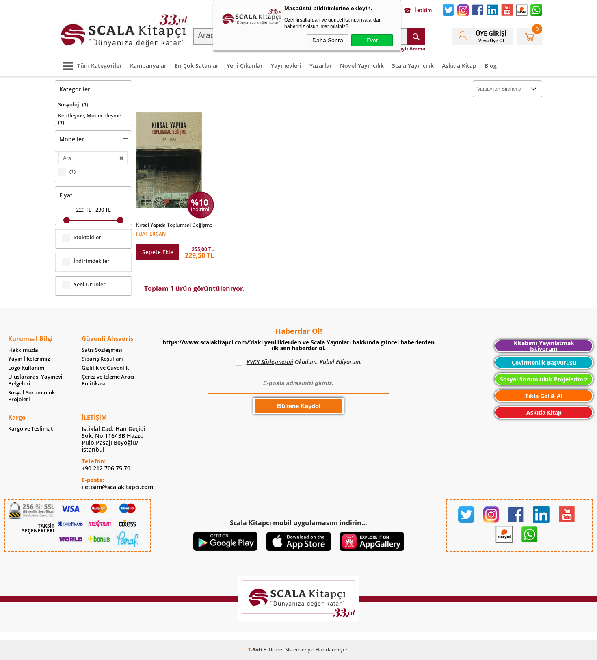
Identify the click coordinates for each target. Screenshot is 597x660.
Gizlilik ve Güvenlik (105, 367)
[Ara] (416, 36)
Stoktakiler (87, 237)
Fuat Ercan (151, 233)
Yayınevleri (286, 65)
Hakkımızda (23, 349)
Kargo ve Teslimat (30, 428)
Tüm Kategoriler (99, 65)
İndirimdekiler (92, 261)
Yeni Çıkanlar (245, 65)
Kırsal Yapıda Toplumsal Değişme (174, 225)
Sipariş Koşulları (102, 358)
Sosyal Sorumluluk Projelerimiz (544, 379)
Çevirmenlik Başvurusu (544, 362)
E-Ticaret (274, 649)
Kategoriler (74, 89)
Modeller (71, 139)
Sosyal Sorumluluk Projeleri (31, 396)
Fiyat (66, 195)
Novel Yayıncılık (362, 65)
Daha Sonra (327, 40)
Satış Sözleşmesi (102, 349)
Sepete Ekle (157, 252)
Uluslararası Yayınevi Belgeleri (35, 380)
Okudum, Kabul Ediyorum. (304, 362)
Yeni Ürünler (90, 284)
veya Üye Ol (491, 40)
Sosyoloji (73, 104)
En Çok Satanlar (196, 65)
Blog (491, 65)
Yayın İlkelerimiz (29, 358)
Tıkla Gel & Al (543, 396)
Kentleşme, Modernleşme (89, 119)
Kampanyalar (148, 65)
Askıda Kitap (459, 65)
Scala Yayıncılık (413, 65)
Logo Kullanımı (27, 367)
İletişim (423, 10)
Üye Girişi (491, 33)
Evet (372, 40)
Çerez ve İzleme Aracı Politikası (108, 380)
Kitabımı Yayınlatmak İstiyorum (544, 346)
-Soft (256, 649)
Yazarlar (320, 65)
